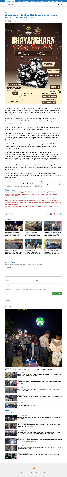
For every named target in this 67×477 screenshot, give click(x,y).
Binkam (10, 4)
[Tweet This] (51, 214)
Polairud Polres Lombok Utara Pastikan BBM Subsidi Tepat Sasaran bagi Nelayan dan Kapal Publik (32, 198)
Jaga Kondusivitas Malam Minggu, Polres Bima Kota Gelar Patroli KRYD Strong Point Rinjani (30, 192)
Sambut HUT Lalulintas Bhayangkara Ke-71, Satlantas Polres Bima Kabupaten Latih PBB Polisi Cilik (31, 200)
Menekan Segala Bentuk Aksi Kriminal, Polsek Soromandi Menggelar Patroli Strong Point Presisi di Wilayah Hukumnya (39, 440)
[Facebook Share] (47, 214)
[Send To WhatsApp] (61, 214)
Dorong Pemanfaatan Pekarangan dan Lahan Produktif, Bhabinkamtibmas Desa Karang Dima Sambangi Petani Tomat (31, 194)
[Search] (61, 4)
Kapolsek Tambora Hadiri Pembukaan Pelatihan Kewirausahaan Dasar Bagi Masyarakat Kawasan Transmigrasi (32, 207)
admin (9, 20)
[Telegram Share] (57, 214)
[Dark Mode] (58, 4)
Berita (6, 12)
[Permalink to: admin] (6, 21)
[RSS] (33, 468)
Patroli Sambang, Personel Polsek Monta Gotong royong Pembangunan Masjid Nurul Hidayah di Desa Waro (38, 425)
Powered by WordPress (27, 473)
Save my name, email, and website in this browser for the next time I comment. (27, 289)
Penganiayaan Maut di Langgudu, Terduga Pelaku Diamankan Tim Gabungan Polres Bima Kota (38, 455)
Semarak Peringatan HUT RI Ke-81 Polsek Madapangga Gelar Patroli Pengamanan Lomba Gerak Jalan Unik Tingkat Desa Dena (33, 203)
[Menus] (6, 4)
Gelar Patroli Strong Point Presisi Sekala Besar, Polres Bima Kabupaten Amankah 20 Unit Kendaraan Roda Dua (39, 447)
